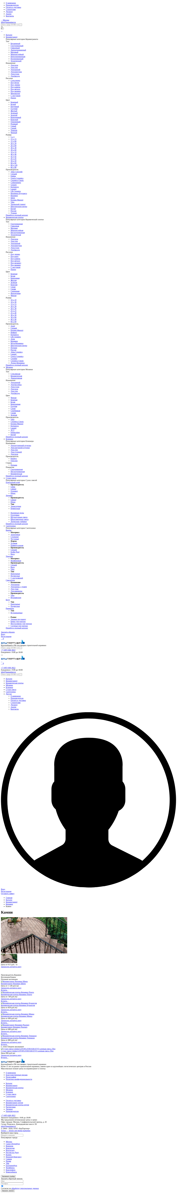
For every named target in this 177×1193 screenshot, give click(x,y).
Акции (8, 14)
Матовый (14, 52)
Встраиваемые (17, 613)
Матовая (14, 228)
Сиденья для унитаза (19, 626)
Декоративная (16, 378)
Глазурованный (17, 46)
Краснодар (10, 1148)
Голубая (14, 406)
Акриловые (15, 535)
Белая (13, 276)
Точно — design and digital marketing (15, 1131)
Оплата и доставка (13, 7)
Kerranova (15, 187)
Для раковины (16, 591)
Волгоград (10, 1150)
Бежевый (14, 102)
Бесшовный (15, 43)
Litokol (13, 489)
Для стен (14, 67)
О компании (11, 3)
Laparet (13, 189)
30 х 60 (13, 317)
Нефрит (14, 332)
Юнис (13, 493)
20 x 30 (13, 309)
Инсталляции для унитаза (21, 624)
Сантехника (11, 526)
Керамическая (16, 376)
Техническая (16, 235)
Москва (9, 1142)
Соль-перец (15, 80)
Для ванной (15, 70)
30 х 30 (13, 148)
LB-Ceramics (16, 191)
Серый (13, 126)
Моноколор (15, 93)
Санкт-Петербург (13, 1144)
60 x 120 (14, 165)
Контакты (10, 16)
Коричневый (16, 117)
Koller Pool (15, 552)
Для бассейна (16, 385)
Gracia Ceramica (17, 178)
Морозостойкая (17, 230)
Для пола (14, 65)
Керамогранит (11, 37)
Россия (13, 211)
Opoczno (14, 461)
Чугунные (15, 539)
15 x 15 (13, 139)
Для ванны (15, 585)
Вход (3, 634)
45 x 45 (13, 159)
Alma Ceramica (17, 352)
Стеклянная (15, 374)
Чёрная (13, 296)
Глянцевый (15, 48)
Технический (16, 61)
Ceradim (14, 359)
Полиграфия (11, 1077)
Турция (14, 213)
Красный (14, 120)
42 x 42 (13, 156)
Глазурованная (17, 224)
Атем (13, 339)
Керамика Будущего (19, 193)
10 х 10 (13, 300)
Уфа (7, 1163)
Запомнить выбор (8, 1176)
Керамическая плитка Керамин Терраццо (18, 1038)
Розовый (14, 124)
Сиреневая (15, 291)
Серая (13, 287)
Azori (13, 326)
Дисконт (9, 12)
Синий (13, 128)
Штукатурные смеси (19, 517)
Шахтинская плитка (19, 206)
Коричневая (15, 404)
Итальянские (16, 598)
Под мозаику (16, 263)
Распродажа (11, 1107)
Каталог (9, 35)
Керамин (14, 196)
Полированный (17, 59)
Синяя (13, 289)
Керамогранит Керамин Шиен (13, 984)
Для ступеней (16, 452)
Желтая (13, 280)
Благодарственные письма (16, 1075)
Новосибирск (11, 1172)
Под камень (15, 87)
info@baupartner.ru (8, 22)
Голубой (14, 109)
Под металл (15, 89)
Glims (13, 487)
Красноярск (10, 1170)
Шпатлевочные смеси (20, 519)
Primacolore (15, 432)
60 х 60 (13, 163)
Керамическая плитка (14, 217)
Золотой (14, 115)
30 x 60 (13, 150)
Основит (14, 491)
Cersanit (14, 174)
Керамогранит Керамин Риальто (14, 1027)
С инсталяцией (17, 578)
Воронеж (9, 1146)
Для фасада (15, 76)
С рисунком (15, 96)
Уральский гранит (18, 204)
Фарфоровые (16, 561)
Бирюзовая (15, 278)
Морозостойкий (17, 54)
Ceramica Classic (17, 180)
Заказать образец (8, 632)
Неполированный (18, 57)
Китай (13, 209)
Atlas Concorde (17, 172)
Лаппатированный (18, 50)
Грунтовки (15, 515)
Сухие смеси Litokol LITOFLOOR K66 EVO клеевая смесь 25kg (27, 1051)
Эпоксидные (16, 506)
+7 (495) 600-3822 (8, 650)
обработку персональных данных (25, 1188)
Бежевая (14, 274)
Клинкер (9, 439)
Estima (13, 176)
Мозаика (9, 367)
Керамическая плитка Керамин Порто (16, 994)
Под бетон (15, 83)
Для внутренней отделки (21, 445)
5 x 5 (12, 137)
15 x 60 (13, 141)
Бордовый (15, 107)
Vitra (12, 202)
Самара (9, 1159)
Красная (14, 285)
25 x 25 (13, 311)
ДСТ (12, 430)
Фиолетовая (15, 293)
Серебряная (15, 411)
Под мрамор (16, 91)
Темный (14, 130)
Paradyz (14, 458)
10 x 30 (13, 302)
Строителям (11, 9)
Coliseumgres (16, 183)
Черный (14, 133)
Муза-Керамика (17, 343)
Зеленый (14, 113)
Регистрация (6, 636)
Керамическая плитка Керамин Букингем (18, 1005)
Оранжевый (15, 122)
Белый (13, 104)
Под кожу (15, 256)
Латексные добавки (19, 522)
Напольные (15, 574)
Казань (8, 1155)
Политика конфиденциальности (19, 1079)
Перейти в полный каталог (17, 215)
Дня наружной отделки (20, 448)
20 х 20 (13, 143)
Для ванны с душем (19, 587)
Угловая (14, 543)
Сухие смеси (11, 478)
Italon (13, 198)
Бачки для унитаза (18, 621)
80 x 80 (13, 167)
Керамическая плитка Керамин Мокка (16, 1016)
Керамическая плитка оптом (17, 1105)
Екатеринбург (11, 1166)
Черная (13, 398)
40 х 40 (13, 154)
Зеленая (14, 415)
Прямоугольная (17, 545)
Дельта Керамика (18, 363)
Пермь (8, 1161)
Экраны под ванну (18, 619)
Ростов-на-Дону (12, 1152)
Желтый (14, 111)
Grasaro (14, 185)
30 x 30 (13, 315)
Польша (14, 348)
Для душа (14, 589)
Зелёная (14, 283)
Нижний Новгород (13, 1157)
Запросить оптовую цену (11, 967)
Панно (13, 98)
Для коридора (16, 72)
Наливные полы (17, 513)
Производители (12, 5)
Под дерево (15, 85)
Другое (9, 694)
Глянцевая (15, 226)
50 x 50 (13, 161)
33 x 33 (13, 152)
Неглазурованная (18, 233)
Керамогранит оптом (14, 1103)
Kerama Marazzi (17, 200)
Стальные (15, 537)
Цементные (15, 508)
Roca (13, 554)
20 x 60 (13, 146)
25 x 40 (13, 313)
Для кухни (15, 74)
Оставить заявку (7, 894)
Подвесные (15, 576)
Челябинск (10, 1168)
